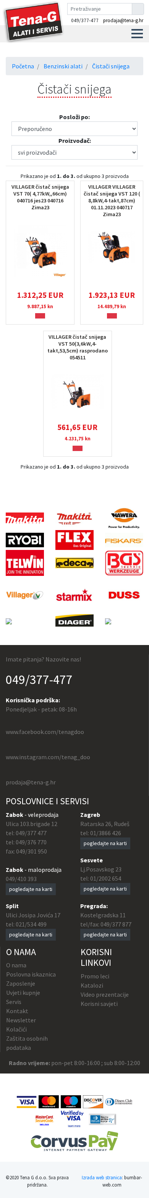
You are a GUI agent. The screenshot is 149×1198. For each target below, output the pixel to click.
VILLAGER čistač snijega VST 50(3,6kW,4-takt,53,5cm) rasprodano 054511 (77, 347)
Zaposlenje (20, 983)
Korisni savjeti (99, 1003)
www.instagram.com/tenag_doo (48, 757)
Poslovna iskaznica (31, 974)
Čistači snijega (111, 66)
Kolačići (16, 1029)
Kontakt (17, 1011)
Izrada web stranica (102, 1177)
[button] (137, 33)
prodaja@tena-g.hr (123, 20)
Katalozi (92, 985)
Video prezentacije (105, 994)
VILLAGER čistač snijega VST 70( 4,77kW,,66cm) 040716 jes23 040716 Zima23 (40, 197)
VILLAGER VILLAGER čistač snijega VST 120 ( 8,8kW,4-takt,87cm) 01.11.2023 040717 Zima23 (112, 200)
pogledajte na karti (30, 889)
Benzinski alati (63, 66)
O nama (16, 965)
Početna (23, 66)
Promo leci (95, 976)
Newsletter (21, 1020)
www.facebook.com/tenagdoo (45, 732)
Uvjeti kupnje (23, 992)
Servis (13, 1002)
